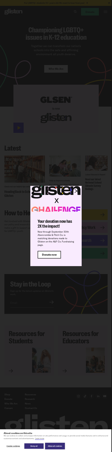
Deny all (33, 446)
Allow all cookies (55, 446)
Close (76, 191)
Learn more (39, 438)
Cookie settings (13, 446)
